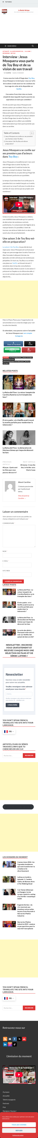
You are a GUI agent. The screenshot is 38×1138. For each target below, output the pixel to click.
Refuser (19, 1130)
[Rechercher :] (19, 755)
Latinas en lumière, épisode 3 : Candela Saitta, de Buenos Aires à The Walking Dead (26, 880)
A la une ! (28, 51)
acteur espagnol (15, 357)
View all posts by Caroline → (23, 497)
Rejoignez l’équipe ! (10, 1111)
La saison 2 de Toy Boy (11, 247)
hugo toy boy (27, 357)
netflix (27, 361)
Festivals (6, 1103)
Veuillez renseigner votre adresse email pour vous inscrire (19, 688)
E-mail (6, 561)
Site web (6, 571)
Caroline (8, 73)
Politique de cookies (17, 1135)
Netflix (13, 53)
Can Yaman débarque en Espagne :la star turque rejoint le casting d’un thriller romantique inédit (26, 894)
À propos (6, 1092)
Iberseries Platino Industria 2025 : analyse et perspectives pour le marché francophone (26, 925)
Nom (5, 551)
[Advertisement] (19, 31)
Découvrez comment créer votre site (18, 807)
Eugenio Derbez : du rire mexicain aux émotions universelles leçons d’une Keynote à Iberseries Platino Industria (26, 910)
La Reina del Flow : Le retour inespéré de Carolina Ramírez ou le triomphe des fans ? (19, 394)
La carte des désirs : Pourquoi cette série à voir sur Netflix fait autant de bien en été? (25, 633)
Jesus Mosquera (8, 359)
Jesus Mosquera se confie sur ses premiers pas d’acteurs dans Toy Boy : (19, 137)
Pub (4, 1107)
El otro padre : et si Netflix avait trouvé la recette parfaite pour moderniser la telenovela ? (18, 422)
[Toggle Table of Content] (30, 133)
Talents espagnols (9, 1100)
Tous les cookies (19, 1125)
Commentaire (9, 523)
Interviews (6, 53)
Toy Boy (31, 78)
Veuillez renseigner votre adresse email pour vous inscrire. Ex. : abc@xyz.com (18, 699)
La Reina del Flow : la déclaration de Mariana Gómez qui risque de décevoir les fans (18, 450)
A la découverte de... (17, 51)
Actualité (6, 51)
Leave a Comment (18, 73)
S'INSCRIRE (12, 705)
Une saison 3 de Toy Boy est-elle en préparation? (16, 142)
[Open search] (32, 46)
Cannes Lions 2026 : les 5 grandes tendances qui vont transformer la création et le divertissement (26, 866)
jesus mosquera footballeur (13, 361)
